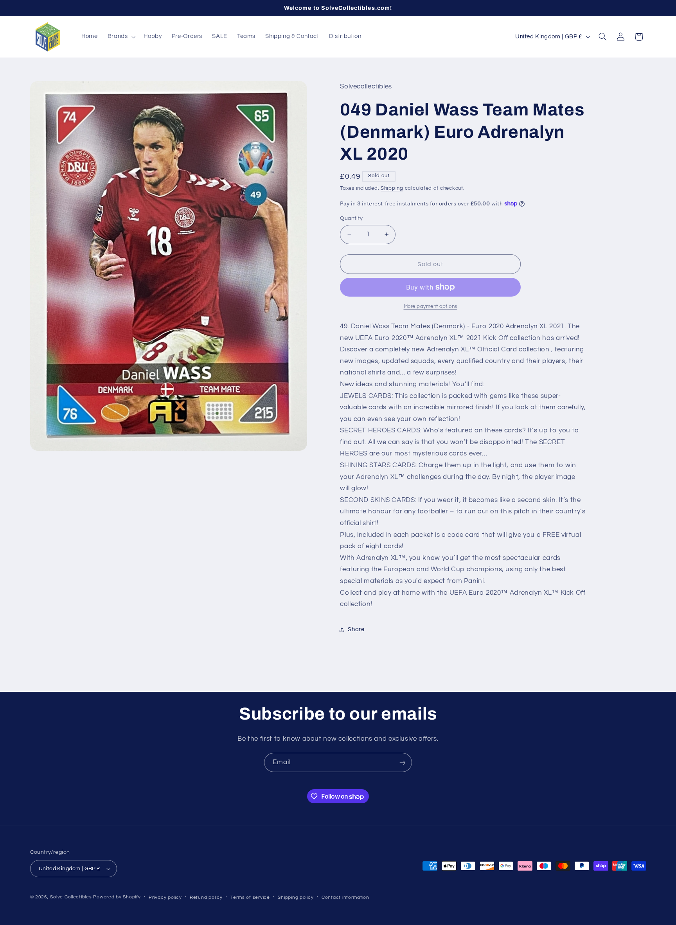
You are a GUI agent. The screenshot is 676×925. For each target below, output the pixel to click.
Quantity (351, 218)
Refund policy (206, 897)
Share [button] (356, 629)
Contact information (345, 897)
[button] (120, 36)
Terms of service (250, 897)
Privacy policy (165, 897)
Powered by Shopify (116, 897)
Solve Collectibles (71, 897)
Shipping (392, 188)
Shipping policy (295, 897)
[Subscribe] (403, 762)
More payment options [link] (431, 306)
